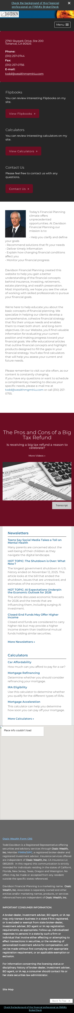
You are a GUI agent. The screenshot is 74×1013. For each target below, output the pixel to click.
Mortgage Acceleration (24, 701)
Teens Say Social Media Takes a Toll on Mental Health (35, 541)
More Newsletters (21, 641)
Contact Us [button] (17, 189)
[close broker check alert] (69, 3)
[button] (62, 25)
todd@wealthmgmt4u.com (24, 73)
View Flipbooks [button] (20, 113)
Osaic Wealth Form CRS (17, 838)
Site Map (8, 989)
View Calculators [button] (21, 151)
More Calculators (21, 718)
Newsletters (18, 533)
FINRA (22, 852)
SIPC (29, 852)
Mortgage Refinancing (24, 673)
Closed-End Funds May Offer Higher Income (33, 616)
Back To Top (59, 1001)
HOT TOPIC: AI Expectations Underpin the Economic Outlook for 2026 (34, 591)
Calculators (18, 655)
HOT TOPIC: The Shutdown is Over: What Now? (36, 562)
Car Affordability (19, 662)
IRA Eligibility (17, 687)
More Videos (37, 455)
